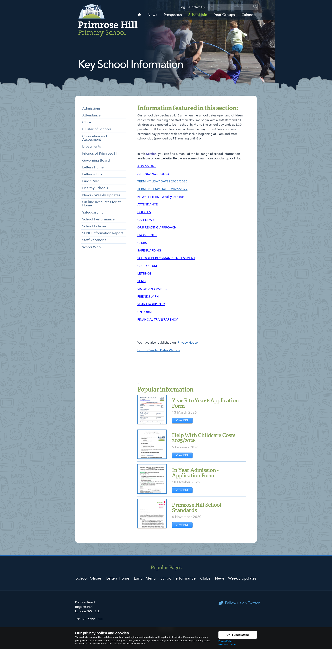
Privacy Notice (188, 342)
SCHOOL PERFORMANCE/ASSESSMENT (166, 258)
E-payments (91, 146)
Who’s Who (91, 247)
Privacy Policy (225, 641)
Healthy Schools (95, 188)
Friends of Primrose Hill (101, 153)
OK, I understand (238, 634)
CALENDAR (145, 220)
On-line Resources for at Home (101, 203)
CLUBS (142, 243)
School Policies (94, 226)
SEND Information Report (102, 233)
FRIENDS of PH (148, 296)
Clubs (86, 122)
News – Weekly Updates (101, 195)
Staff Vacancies (94, 240)
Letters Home (93, 167)
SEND (141, 281)
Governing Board (96, 160)
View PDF (182, 420)
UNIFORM (144, 312)
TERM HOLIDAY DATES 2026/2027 (162, 189)
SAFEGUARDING (149, 250)
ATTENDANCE (147, 204)
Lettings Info (92, 174)
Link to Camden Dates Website (158, 350)
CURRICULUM (147, 266)
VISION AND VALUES (152, 289)
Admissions (91, 108)
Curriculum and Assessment (94, 138)
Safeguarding (93, 212)
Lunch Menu (91, 181)
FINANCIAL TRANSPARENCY (157, 319)
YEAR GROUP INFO (151, 304)
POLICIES (144, 212)
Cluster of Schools (96, 129)
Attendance (91, 115)
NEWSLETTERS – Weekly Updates (160, 197)
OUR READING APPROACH (156, 227)
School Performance (98, 219)
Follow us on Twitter (242, 602)
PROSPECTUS (147, 235)
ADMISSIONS (146, 166)
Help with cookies (227, 644)
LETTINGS (144, 273)
